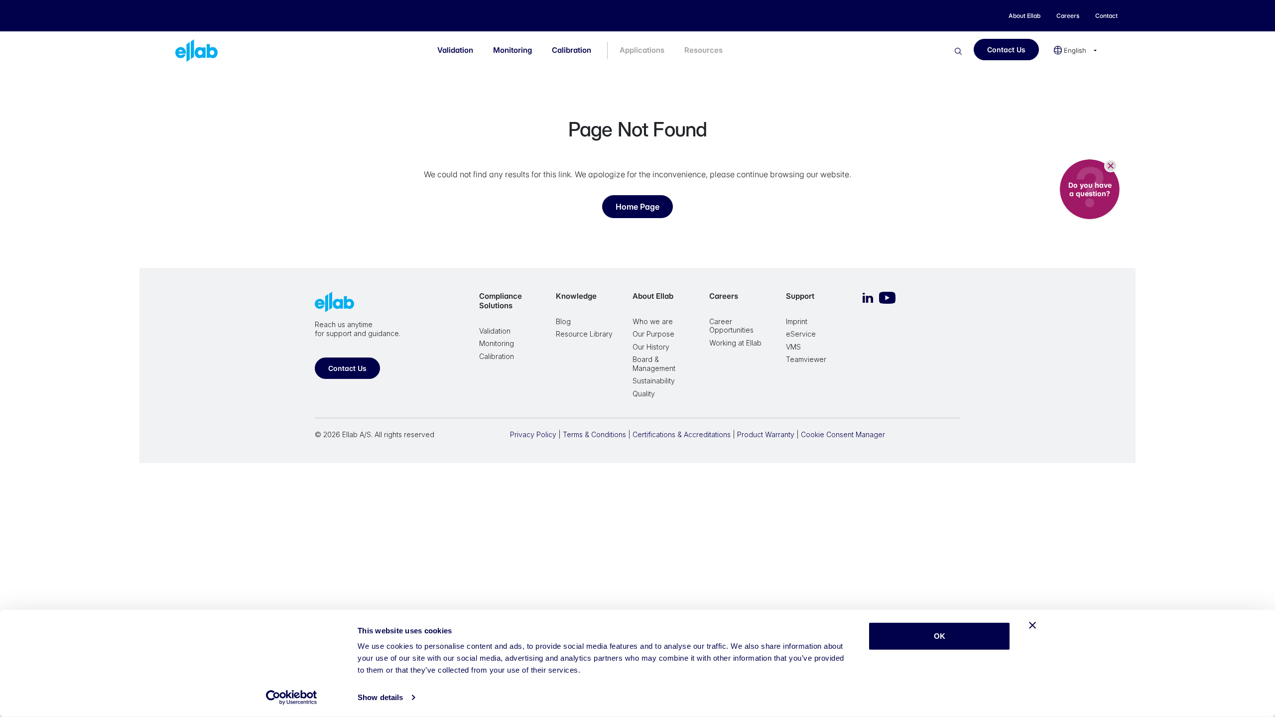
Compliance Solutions (500, 300)
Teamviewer (806, 359)
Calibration (571, 50)
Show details (380, 697)
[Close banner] (1032, 625)
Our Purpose (653, 334)
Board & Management (654, 363)
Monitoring (512, 50)
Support (800, 296)
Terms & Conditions (594, 434)
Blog (563, 321)
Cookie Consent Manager (843, 434)
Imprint (796, 321)
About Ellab (653, 296)
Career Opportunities (731, 326)
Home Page (637, 207)
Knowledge (576, 296)
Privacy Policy (533, 434)
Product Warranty (765, 434)
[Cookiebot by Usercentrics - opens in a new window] (291, 697)
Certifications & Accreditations (682, 434)
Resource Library (584, 334)
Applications (642, 50)
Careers (723, 296)
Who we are (653, 321)
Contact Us (1006, 49)
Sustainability (654, 380)
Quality (644, 393)
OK (939, 636)
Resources (703, 50)
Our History (651, 347)
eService (801, 334)
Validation (455, 50)
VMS (793, 347)
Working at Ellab (735, 343)
